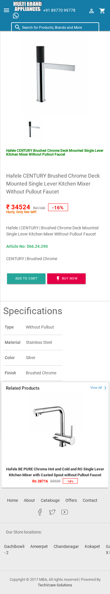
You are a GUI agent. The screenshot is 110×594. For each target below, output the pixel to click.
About (29, 500)
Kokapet (92, 546)
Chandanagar (66, 546)
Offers (71, 500)
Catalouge (50, 500)
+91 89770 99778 (59, 10)
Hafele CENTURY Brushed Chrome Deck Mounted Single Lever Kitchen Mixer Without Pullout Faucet (54, 153)
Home (12, 500)
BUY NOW (66, 278)
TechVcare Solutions (55, 585)
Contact (90, 500)
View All (99, 388)
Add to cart (26, 278)
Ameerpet (39, 546)
